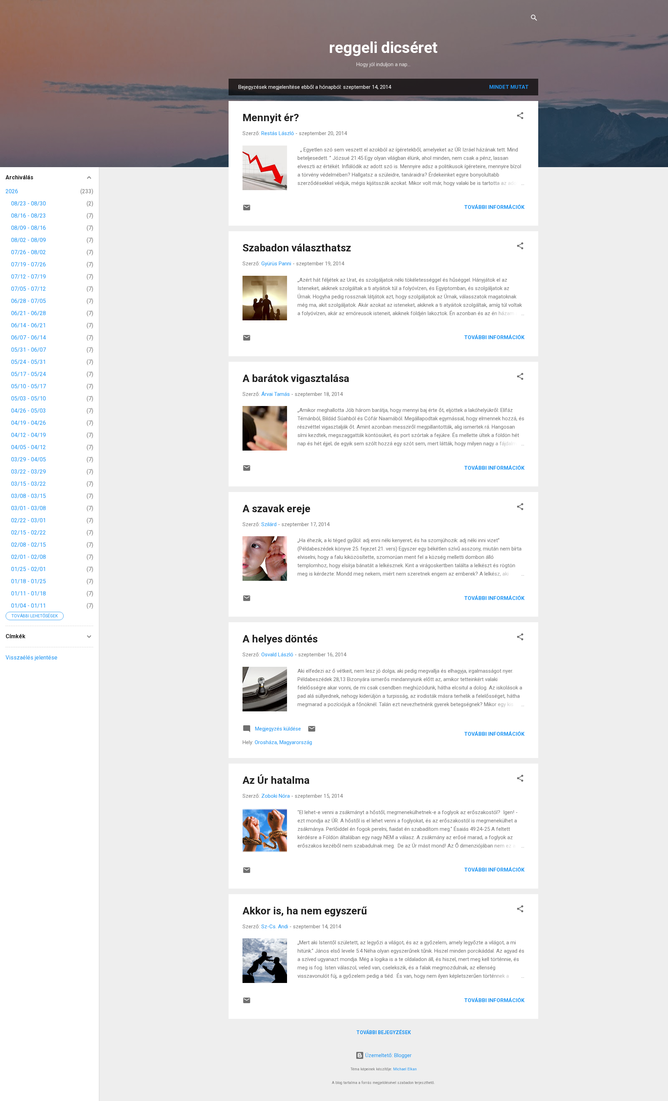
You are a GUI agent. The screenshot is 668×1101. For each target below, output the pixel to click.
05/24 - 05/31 (28, 362)
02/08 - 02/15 (28, 544)
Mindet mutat (508, 87)
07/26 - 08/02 (28, 252)
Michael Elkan (405, 1069)
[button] (520, 116)
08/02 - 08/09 (28, 240)
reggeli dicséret (383, 47)
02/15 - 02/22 (28, 532)
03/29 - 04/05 (28, 459)
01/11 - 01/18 (28, 593)
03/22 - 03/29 (28, 471)
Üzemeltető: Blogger (388, 1055)
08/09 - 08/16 (28, 228)
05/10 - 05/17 (28, 386)
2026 (12, 191)
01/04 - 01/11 (28, 605)
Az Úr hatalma (276, 780)
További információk (494, 207)
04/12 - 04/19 (28, 435)
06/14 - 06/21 (28, 325)
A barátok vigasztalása (295, 378)
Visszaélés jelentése (31, 657)
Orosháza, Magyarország (283, 742)
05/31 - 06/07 (28, 349)
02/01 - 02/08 (28, 557)
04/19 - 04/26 (28, 423)
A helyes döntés (280, 639)
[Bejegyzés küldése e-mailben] (246, 210)
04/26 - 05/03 (28, 410)
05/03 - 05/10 (28, 398)
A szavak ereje (276, 508)
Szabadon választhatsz (296, 248)
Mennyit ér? (270, 117)
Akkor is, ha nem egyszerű (304, 911)
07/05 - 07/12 (28, 289)
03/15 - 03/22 (28, 484)
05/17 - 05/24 (28, 374)
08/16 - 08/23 (28, 215)
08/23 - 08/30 (28, 203)
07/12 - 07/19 (28, 276)
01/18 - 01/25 (28, 581)
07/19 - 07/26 (28, 264)
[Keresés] (534, 19)
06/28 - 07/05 (28, 301)
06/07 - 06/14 (28, 337)
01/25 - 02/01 (28, 569)
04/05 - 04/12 (28, 447)
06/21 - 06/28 (28, 313)
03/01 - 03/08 (28, 508)
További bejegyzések (383, 1032)
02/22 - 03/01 (28, 520)
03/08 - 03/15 (28, 496)
